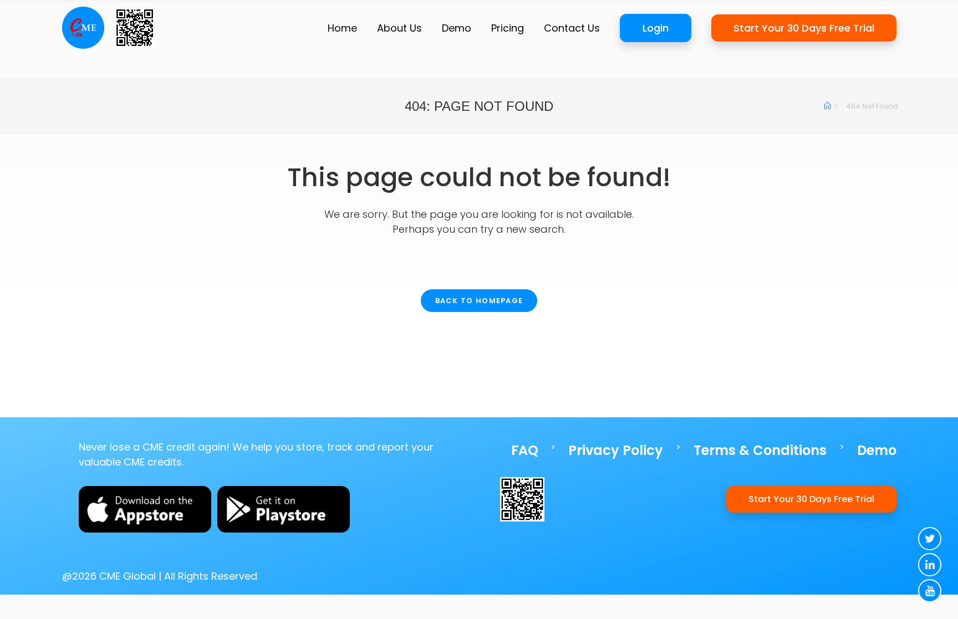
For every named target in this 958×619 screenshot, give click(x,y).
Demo (456, 28)
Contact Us (572, 28)
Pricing (507, 28)
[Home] (827, 106)
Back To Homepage (479, 300)
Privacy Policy (615, 450)
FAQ (524, 450)
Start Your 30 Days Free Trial (803, 28)
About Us (399, 28)
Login (656, 28)
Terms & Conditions (760, 450)
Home (342, 28)
